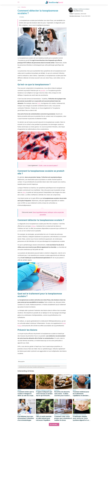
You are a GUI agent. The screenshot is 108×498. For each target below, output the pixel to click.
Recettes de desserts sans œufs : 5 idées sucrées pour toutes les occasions (62, 394)
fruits (38, 103)
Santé (19, 7)
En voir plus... (54, 424)
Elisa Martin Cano (78, 10)
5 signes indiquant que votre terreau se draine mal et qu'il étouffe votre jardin (44, 394)
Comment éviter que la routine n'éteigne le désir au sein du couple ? (26, 394)
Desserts (56, 390)
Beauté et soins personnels (61, 414)
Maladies (24, 7)
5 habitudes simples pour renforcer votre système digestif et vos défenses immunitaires (81, 418)
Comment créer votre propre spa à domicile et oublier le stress (63, 418)
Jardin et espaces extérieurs (43, 390)
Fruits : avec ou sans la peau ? (48, 165)
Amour (19, 390)
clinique (33, 226)
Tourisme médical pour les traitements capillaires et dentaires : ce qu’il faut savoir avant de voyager (81, 394)
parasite (42, 90)
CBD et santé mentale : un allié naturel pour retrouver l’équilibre (44, 418)
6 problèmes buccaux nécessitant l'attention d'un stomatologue (26, 418)
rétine (24, 192)
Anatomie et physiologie (79, 414)
